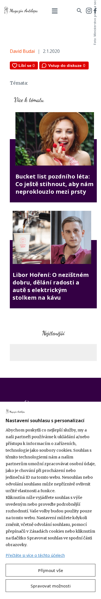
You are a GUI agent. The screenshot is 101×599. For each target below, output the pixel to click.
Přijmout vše (50, 570)
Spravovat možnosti (51, 586)
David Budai (22, 51)
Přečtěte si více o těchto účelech (35, 555)
